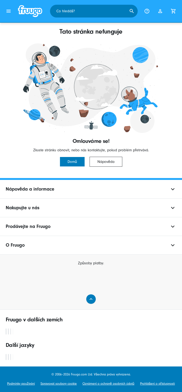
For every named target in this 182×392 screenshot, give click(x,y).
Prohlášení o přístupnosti (157, 384)
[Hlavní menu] (8, 11)
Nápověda (105, 162)
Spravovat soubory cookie (59, 384)
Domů (72, 162)
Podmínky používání (21, 384)
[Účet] (160, 11)
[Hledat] (131, 11)
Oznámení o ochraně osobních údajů (108, 384)
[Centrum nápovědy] (147, 11)
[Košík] (173, 11)
